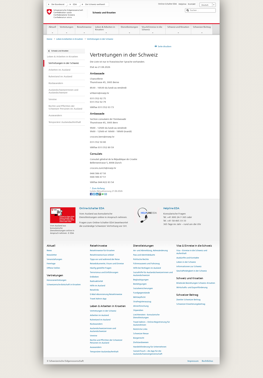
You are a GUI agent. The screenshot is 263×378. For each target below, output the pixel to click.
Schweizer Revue (141, 333)
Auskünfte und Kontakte (187, 258)
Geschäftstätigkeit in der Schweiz (191, 271)
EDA (75, 4)
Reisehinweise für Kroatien (102, 250)
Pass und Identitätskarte (144, 255)
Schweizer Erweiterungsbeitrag (190, 304)
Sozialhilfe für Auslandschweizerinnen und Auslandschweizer (153, 273)
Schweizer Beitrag (202, 27)
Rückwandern (96, 324)
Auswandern (96, 347)
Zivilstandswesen (141, 342)
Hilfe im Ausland (97, 285)
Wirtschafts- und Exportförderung (191, 287)
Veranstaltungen (54, 259)
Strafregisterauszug (142, 301)
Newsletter (52, 255)
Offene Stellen (53, 268)
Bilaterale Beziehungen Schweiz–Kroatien (195, 283)
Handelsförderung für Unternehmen (149, 347)
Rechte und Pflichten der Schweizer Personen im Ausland (106, 341)
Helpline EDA (171, 208)
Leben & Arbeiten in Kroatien (105, 28)
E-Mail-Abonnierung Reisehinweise (106, 294)
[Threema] (100, 194)
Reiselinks (94, 290)
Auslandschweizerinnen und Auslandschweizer (103, 330)
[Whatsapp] (103, 194)
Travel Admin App (98, 299)
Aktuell (52, 27)
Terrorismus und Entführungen (104, 272)
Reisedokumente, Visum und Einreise (107, 264)
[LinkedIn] (97, 194)
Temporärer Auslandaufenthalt (104, 351)
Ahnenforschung (141, 306)
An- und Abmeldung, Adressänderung (150, 250)
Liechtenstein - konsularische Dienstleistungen (146, 316)
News (49, 250)
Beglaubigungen (141, 280)
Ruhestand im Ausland (100, 320)
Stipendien (138, 310)
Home (49, 39)
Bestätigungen (140, 284)
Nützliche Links (140, 329)
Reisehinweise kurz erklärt (102, 255)
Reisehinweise (84, 27)
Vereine (93, 335)
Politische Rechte (141, 259)
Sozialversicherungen (143, 288)
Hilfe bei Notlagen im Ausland (147, 268)
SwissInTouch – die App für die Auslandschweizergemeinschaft (147, 352)
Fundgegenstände (141, 293)
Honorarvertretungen (56, 280)
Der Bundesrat (57, 4)
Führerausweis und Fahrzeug (146, 264)
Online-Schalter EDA (91, 208)
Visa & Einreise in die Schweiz (152, 28)
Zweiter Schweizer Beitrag (188, 299)
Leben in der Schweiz (186, 262)
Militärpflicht (139, 297)
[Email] (105, 194)
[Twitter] (94, 194)
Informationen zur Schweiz (189, 266)
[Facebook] (91, 194)
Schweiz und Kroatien (178, 27)
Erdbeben (94, 277)
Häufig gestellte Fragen (100, 268)
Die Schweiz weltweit (95, 4)
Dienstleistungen (129, 27)
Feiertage (51, 264)
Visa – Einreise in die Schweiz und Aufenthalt (191, 251)
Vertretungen (66, 27)
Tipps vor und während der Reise (105, 259)
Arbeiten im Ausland (99, 315)
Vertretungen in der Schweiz (103, 311)
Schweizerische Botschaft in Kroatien (64, 284)
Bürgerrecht (138, 338)
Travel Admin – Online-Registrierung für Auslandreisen (151, 323)
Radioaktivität (96, 281)
